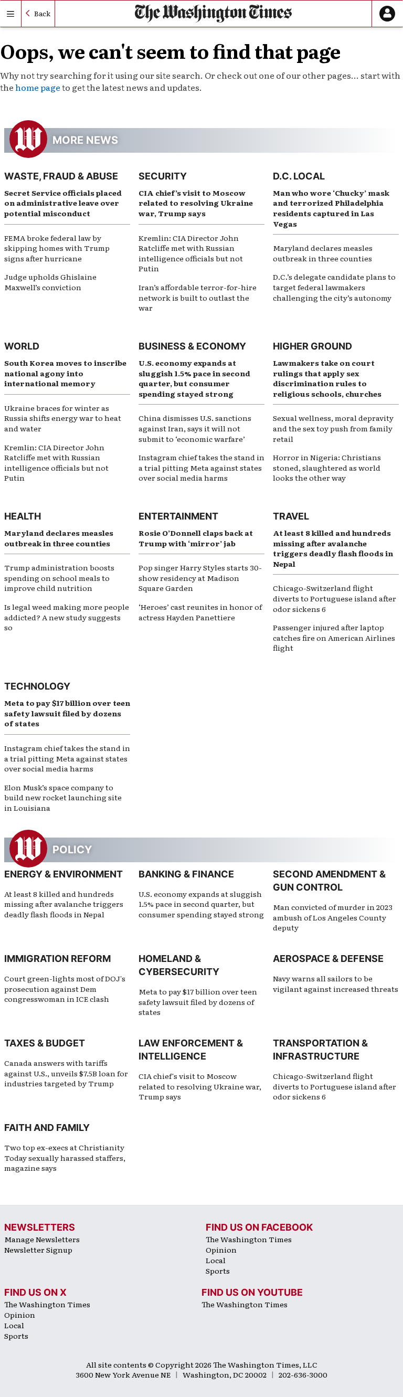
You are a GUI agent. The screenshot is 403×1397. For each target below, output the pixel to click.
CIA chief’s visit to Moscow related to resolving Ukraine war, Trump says (196, 202)
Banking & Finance (186, 874)
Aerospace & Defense (328, 958)
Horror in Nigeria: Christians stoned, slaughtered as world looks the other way (327, 467)
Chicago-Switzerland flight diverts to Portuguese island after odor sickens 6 (334, 598)
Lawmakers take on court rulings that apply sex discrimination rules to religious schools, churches (327, 378)
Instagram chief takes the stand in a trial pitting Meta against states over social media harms (201, 467)
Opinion (221, 1249)
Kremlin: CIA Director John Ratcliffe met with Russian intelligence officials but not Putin (191, 253)
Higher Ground (312, 346)
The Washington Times (249, 1239)
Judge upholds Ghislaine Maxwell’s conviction (50, 281)
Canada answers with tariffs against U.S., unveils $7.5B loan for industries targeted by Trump (66, 1072)
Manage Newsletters (42, 1239)
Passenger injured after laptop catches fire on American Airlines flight (334, 637)
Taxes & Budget (44, 1043)
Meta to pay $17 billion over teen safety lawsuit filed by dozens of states (67, 712)
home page (37, 87)
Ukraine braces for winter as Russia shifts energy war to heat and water (62, 418)
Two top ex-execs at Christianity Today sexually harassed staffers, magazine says (64, 1157)
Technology (37, 686)
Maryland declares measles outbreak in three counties (323, 252)
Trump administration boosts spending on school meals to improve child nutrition (59, 577)
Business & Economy (192, 346)
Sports (218, 1270)
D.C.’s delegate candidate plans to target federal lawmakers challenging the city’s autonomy (334, 286)
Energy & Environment (63, 874)
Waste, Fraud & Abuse (61, 176)
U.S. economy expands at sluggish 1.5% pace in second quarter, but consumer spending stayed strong (194, 378)
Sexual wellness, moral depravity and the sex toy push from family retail (333, 427)
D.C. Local (299, 176)
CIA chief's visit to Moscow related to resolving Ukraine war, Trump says (200, 1086)
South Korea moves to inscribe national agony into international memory (65, 372)
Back (42, 13)
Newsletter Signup (38, 1249)
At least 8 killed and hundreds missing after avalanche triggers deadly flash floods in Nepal (333, 548)
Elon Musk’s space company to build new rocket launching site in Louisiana (63, 797)
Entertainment (178, 516)
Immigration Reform (57, 958)
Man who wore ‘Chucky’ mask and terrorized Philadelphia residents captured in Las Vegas (331, 208)
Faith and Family (47, 1127)
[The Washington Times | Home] (213, 13)
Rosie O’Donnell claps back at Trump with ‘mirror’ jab (196, 537)
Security (163, 176)
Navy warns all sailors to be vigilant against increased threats (335, 983)
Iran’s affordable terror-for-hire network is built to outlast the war (198, 297)
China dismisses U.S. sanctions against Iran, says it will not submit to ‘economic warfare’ (195, 427)
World (21, 346)
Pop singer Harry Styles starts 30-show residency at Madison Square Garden (200, 577)
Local (216, 1260)
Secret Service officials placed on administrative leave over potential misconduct (63, 202)
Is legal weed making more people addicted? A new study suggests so (66, 616)
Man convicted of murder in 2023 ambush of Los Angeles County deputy (333, 917)
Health (22, 516)
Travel (291, 516)
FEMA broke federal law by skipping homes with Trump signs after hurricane (57, 247)
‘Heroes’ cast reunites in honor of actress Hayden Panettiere (200, 611)
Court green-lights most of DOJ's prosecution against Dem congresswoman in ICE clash (64, 988)
